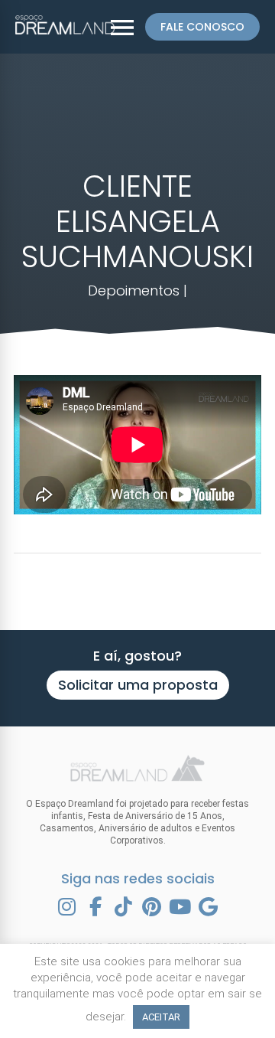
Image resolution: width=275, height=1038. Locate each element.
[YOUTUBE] (180, 907)
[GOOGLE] (208, 907)
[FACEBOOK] (95, 907)
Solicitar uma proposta (138, 684)
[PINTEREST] (152, 907)
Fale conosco (202, 26)
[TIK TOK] (124, 907)
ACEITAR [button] (161, 1017)
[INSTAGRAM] (67, 907)
